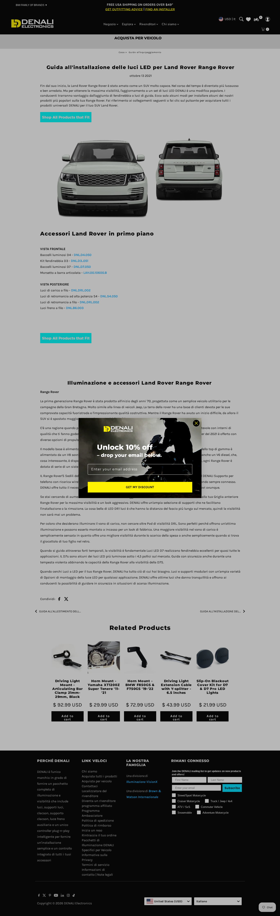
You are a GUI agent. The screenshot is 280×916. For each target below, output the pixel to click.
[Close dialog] (196, 423)
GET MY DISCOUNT (140, 487)
